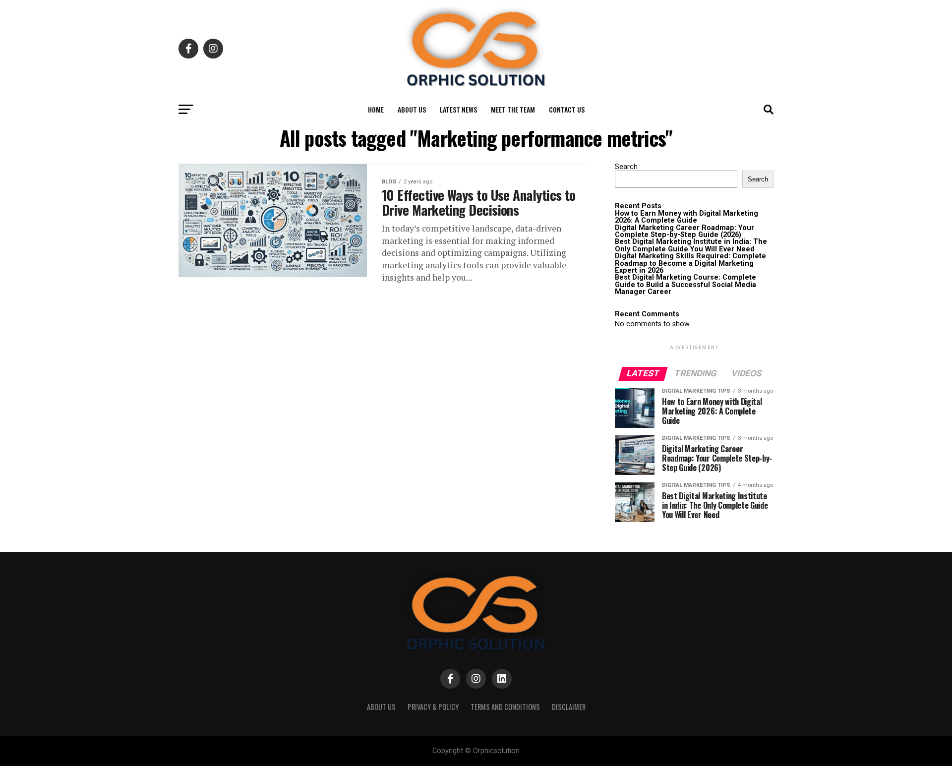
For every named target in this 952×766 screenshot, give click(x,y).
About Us (412, 109)
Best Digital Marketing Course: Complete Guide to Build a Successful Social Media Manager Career (685, 284)
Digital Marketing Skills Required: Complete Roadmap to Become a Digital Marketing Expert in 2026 (690, 263)
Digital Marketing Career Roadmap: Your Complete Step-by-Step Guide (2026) (684, 231)
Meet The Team (513, 109)
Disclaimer (569, 707)
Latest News (458, 109)
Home (376, 109)
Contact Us (567, 109)
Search (626, 167)
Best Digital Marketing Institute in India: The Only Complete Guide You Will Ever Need (691, 245)
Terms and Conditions (505, 707)
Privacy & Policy (433, 707)
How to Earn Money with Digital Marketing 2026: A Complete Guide (686, 217)
